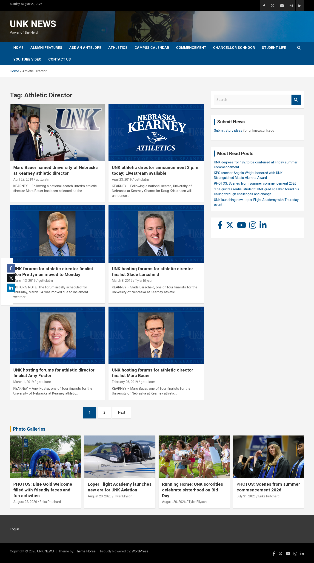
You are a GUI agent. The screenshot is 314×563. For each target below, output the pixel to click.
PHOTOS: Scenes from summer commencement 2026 (255, 183)
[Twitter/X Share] (11, 278)
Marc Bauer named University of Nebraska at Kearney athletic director (55, 170)
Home (18, 48)
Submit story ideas (228, 130)
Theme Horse (85, 551)
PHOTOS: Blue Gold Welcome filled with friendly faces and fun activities (42, 490)
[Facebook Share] (11, 268)
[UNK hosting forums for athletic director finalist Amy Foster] (58, 335)
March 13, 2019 (24, 280)
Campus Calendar (151, 48)
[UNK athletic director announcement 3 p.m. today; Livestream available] (156, 133)
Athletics (118, 48)
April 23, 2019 (23, 179)
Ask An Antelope (85, 48)
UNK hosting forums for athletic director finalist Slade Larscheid (152, 271)
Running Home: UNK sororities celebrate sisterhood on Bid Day (192, 490)
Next (121, 412)
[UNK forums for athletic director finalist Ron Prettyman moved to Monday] (58, 234)
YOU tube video (27, 59)
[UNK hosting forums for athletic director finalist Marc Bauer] (156, 335)
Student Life (274, 48)
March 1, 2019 (23, 382)
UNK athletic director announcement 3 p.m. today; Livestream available (156, 170)
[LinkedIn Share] (11, 288)
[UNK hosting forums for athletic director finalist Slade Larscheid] (156, 234)
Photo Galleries (29, 429)
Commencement (191, 48)
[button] (9, 296)
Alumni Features (46, 48)
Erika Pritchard (50, 502)
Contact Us (59, 59)
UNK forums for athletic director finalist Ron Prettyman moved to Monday (53, 271)
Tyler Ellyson (144, 280)
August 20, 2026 (99, 496)
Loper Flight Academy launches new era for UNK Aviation (119, 487)
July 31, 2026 (246, 496)
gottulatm (43, 179)
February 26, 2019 (125, 382)
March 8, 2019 (122, 280)
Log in (14, 529)
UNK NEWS (33, 24)
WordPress (140, 551)
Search (296, 100)
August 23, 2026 (25, 502)
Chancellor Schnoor (234, 48)
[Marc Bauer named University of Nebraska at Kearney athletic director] (58, 133)
